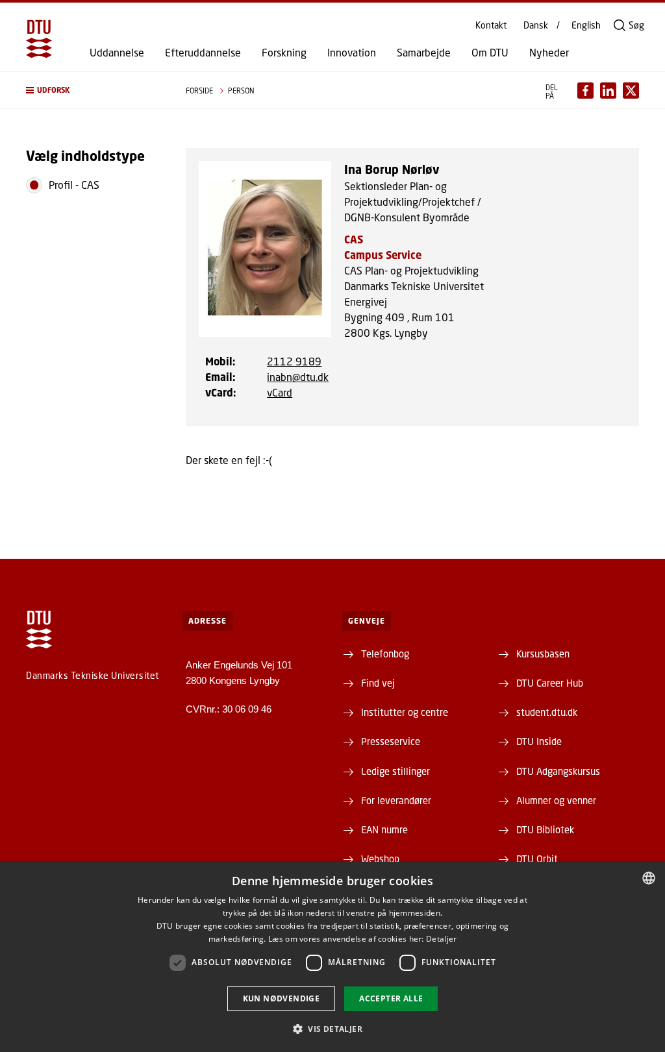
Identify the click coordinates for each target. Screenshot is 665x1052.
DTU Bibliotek (545, 829)
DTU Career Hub (549, 683)
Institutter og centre (404, 712)
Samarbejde (424, 52)
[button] (93, 90)
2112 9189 (294, 361)
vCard (279, 392)
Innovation (351, 52)
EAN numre (384, 829)
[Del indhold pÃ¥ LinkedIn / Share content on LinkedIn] (608, 90)
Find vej (378, 683)
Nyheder (549, 52)
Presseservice (390, 741)
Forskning (284, 52)
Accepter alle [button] (391, 998)
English (586, 25)
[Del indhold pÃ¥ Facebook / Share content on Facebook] (585, 90)
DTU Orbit (537, 858)
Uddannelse (117, 52)
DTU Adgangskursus (558, 771)
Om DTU (489, 52)
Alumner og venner (556, 800)
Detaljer (441, 938)
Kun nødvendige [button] (281, 998)
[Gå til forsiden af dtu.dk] (39, 38)
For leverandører (396, 800)
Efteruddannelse (203, 52)
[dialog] (332, 957)
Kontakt (491, 25)
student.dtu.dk (546, 712)
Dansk (535, 25)
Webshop (380, 858)
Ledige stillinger (395, 771)
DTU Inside (539, 741)
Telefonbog (385, 653)
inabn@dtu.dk (298, 377)
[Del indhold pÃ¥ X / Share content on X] (631, 90)
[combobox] (648, 878)
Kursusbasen (543, 653)
